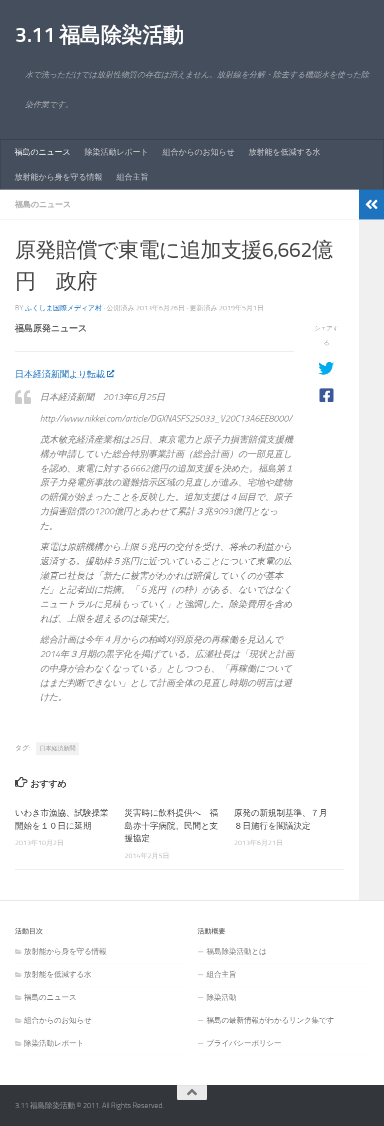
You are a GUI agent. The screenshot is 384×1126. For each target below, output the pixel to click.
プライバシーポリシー (244, 1043)
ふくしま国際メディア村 (63, 308)
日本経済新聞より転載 (60, 374)
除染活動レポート (116, 152)
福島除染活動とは (236, 951)
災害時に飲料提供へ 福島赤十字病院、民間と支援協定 (171, 825)
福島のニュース (42, 152)
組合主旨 (132, 177)
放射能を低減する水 (284, 152)
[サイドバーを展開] (371, 205)
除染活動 (221, 997)
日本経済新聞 (58, 748)
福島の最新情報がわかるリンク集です (270, 1020)
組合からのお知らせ (198, 152)
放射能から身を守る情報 (58, 177)
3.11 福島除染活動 (99, 34)
